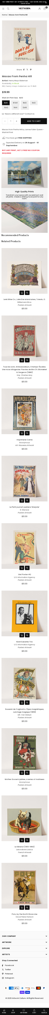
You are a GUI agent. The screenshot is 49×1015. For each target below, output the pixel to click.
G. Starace (24, 510)
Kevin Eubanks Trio (24, 641)
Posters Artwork (24, 305)
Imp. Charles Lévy (24, 375)
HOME (4, 1013)
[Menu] (3, 8)
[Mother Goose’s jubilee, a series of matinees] (24, 751)
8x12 (25, 102)
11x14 (15, 107)
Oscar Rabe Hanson (24, 917)
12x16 (25, 107)
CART (34, 1013)
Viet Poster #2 (24, 574)
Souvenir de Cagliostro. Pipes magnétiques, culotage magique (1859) (24, 710)
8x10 (6, 102)
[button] (44, 8)
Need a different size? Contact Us (19, 114)
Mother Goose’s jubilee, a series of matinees (24, 779)
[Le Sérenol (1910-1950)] (24, 818)
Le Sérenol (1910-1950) (25, 846)
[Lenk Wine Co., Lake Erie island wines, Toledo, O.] (24, 271)
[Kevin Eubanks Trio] (24, 613)
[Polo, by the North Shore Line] (24, 886)
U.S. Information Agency (24, 577)
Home (4, 15)
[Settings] (39, 8)
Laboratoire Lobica (24, 849)
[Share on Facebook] (24, 69)
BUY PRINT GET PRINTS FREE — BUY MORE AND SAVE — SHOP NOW (24, 2)
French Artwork (24, 852)
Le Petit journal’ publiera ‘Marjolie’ (24, 507)
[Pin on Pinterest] (31, 69)
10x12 (6, 107)
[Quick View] (27, 293)
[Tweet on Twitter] (27, 69)
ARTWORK (23, 1013)
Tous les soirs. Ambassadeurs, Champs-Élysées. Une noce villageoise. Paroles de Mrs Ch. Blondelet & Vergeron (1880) (24, 369)
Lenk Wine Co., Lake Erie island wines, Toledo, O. (24, 299)
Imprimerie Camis (25, 439)
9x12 (34, 102)
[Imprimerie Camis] (24, 411)
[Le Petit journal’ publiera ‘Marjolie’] (24, 479)
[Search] (8, 8)
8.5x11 (15, 102)
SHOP (13, 1013)
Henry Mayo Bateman (18, 80)
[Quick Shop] (21, 293)
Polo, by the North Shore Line (24, 914)
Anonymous (24, 442)
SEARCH (44, 1013)
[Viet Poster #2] (24, 546)
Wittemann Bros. (24, 302)
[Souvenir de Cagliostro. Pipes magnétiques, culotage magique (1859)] (24, 681)
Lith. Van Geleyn (24, 715)
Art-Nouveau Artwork (24, 445)
